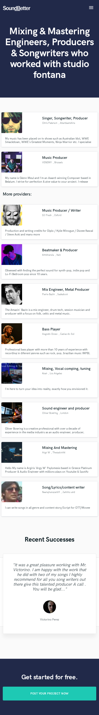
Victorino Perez (49, 619)
